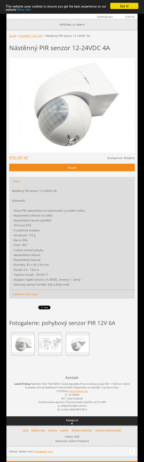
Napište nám (38, 430)
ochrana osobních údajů (108, 430)
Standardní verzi (44, 451)
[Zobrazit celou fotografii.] (22, 343)
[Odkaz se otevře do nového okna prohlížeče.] (72, 105)
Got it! (124, 6)
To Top (132, 451)
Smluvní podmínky (82, 430)
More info (23, 9)
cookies (64, 430)
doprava (52, 430)
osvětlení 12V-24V (30, 36)
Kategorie (72, 420)
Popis (16, 181)
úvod (12, 36)
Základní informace (25, 294)
